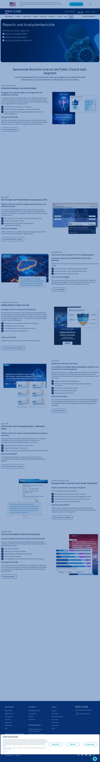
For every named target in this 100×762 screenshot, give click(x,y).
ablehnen (43, 744)
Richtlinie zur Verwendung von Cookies (29, 743)
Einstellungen (6, 742)
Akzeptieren (14, 748)
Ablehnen (73, 744)
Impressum (5, 751)
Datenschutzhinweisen (7, 744)
